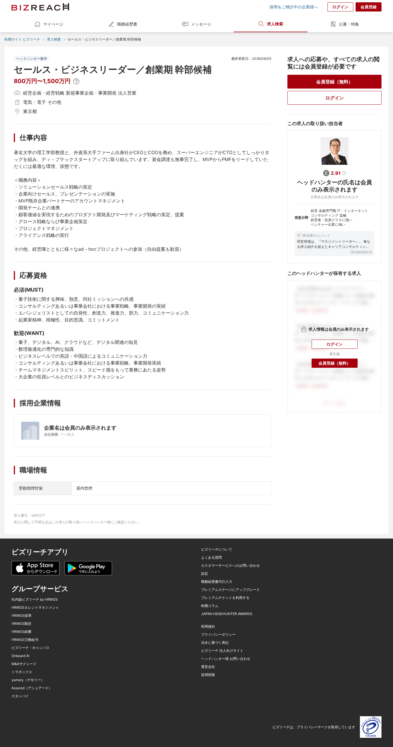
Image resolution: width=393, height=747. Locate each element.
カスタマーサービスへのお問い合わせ (230, 565)
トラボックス (22, 672)
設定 (204, 573)
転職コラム (209, 606)
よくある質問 (211, 557)
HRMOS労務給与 (25, 639)
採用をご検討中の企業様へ (294, 7)
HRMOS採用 (21, 615)
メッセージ (201, 24)
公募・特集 (349, 24)
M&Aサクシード (24, 664)
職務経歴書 (127, 24)
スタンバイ (20, 696)
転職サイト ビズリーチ (22, 39)
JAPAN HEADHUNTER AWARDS (226, 614)
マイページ (53, 24)
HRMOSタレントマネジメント (35, 607)
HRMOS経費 (21, 631)
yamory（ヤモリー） (28, 680)
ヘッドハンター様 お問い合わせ (225, 658)
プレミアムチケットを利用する (225, 597)
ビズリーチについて (216, 549)
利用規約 (208, 626)
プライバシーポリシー (218, 634)
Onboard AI (20, 656)
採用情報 (208, 675)
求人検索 (275, 23)
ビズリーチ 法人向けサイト (222, 650)
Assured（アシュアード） (32, 688)
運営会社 (208, 667)
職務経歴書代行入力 (216, 581)
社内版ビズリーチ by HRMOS (35, 599)
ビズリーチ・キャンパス (30, 648)
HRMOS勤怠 (21, 623)
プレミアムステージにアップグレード (230, 589)
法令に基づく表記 (215, 642)
